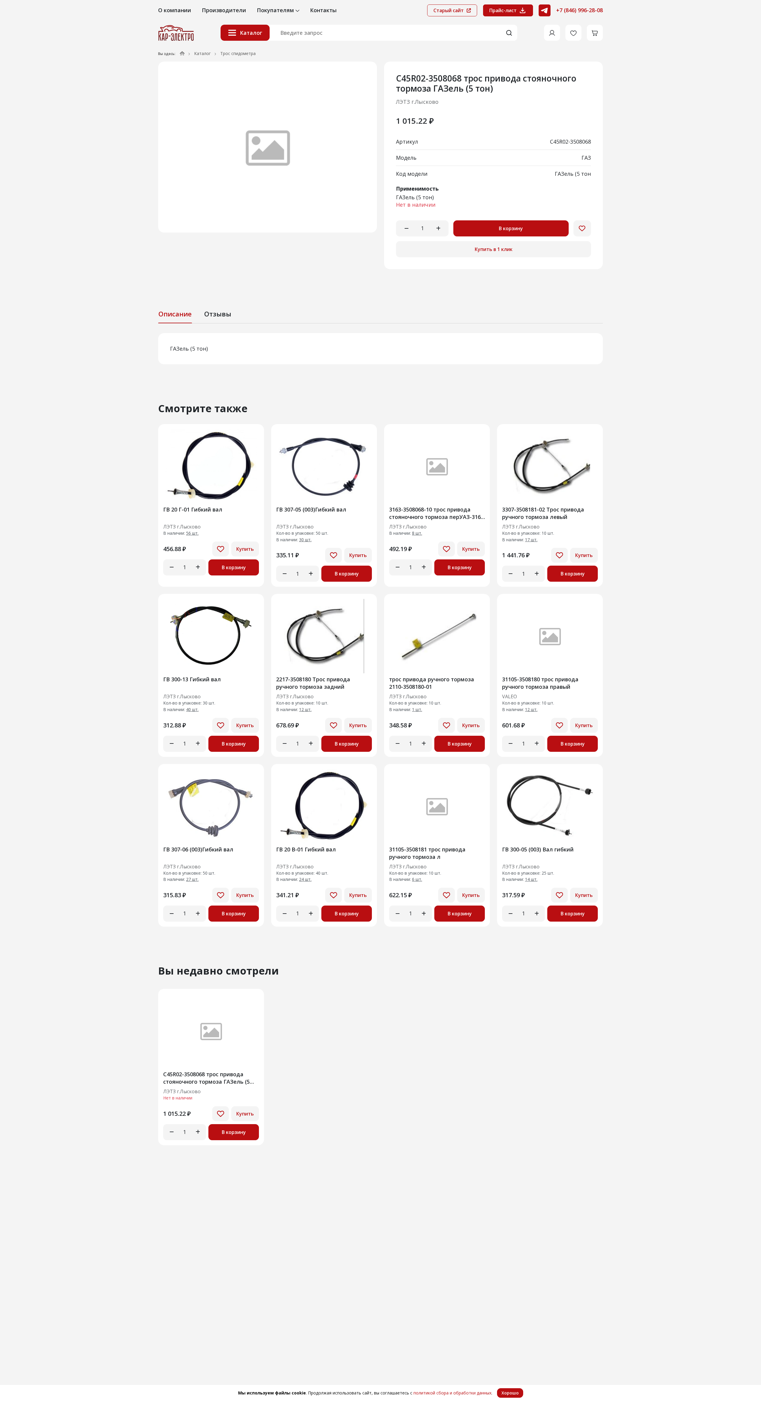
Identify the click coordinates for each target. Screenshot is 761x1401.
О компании (174, 10)
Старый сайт (449, 10)
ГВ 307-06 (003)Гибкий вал (198, 849)
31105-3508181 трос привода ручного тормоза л (427, 853)
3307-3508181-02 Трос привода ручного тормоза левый (543, 513)
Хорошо (510, 1393)
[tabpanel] (380, 348)
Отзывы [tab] (217, 313)
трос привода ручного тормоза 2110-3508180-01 (431, 683)
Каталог (251, 32)
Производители (224, 10)
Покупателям (276, 10)
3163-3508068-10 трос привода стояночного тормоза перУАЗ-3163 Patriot (436, 513)
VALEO (509, 696)
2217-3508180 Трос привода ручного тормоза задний (313, 683)
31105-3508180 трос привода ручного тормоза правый (540, 683)
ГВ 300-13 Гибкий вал (192, 679)
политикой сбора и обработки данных (452, 1393)
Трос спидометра (238, 53)
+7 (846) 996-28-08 (579, 10)
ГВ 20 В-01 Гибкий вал (306, 849)
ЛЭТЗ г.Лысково (417, 101)
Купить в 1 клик (493, 249)
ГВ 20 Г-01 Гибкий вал (192, 509)
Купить (245, 549)
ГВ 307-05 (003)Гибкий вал (311, 509)
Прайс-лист (503, 10)
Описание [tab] (175, 313)
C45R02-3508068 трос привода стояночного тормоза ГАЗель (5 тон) (206, 1078)
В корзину (511, 228)
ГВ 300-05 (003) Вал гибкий (538, 849)
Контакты (323, 10)
